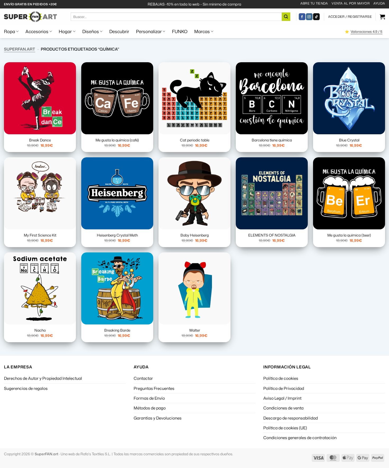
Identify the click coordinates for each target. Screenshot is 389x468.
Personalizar (149, 31)
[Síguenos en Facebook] (302, 16)
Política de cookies (280, 378)
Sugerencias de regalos (26, 388)
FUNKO (179, 31)
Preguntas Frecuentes (154, 388)
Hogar (65, 31)
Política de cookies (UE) (285, 428)
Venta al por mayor (350, 3)
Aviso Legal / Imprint (282, 398)
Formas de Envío (149, 398)
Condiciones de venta (283, 408)
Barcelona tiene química (272, 140)
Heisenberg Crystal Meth (117, 235)
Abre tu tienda (314, 3)
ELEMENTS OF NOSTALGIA (272, 235)
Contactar (143, 378)
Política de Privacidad (283, 388)
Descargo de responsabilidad (290, 418)
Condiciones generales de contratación (300, 437)
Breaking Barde (117, 330)
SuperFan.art (19, 49)
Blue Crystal (349, 140)
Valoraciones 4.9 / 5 (366, 31)
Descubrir (119, 31)
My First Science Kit (40, 235)
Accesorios (36, 31)
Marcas (202, 31)
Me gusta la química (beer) (349, 235)
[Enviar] (286, 16)
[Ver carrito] (382, 17)
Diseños (90, 31)
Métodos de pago (150, 408)
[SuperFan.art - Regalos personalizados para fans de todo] (30, 16)
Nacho (40, 330)
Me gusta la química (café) (117, 140)
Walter (194, 330)
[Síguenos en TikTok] (316, 16)
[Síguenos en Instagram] (309, 16)
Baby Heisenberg (194, 235)
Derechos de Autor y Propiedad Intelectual (43, 378)
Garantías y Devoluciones (158, 418)
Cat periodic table (194, 140)
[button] (350, 16)
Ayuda (379, 3)
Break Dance (40, 140)
